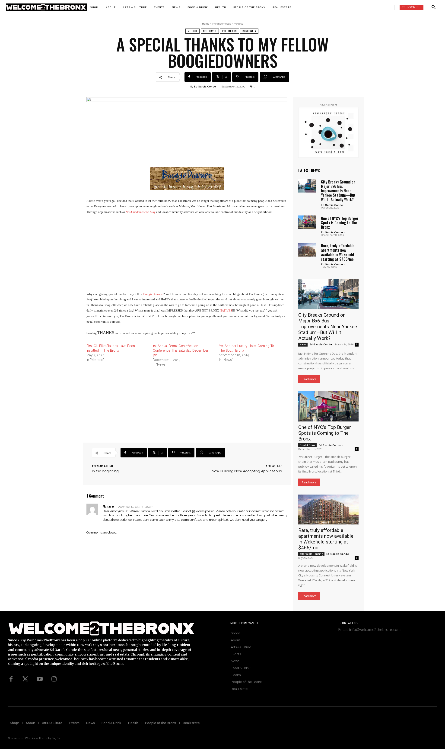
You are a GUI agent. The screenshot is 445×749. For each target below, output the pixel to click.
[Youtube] (40, 679)
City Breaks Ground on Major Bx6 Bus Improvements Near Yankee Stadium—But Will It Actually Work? (338, 191)
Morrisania (249, 31)
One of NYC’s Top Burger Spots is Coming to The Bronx (339, 222)
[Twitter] (25, 679)
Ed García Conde (332, 205)
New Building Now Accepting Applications (247, 471)
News (303, 344)
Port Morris (229, 31)
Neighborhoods (221, 23)
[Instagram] (54, 679)
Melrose (238, 23)
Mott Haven (209, 31)
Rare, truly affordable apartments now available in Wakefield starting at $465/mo (337, 252)
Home (205, 23)
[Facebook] (11, 679)
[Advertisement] (186, 253)
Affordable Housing (311, 554)
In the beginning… (106, 471)
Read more (309, 379)
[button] (433, 7)
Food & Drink (307, 445)
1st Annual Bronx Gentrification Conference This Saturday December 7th (180, 350)
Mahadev (108, 506)
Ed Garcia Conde (205, 86)
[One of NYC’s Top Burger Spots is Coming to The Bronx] (307, 222)
